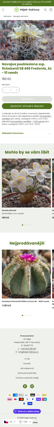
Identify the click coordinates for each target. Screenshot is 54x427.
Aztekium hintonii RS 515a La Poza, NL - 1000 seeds (25, 301)
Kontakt (27, 363)
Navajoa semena (20, 16)
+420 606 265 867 (28, 349)
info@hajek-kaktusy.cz (28, 352)
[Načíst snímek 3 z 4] (28, 225)
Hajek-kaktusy (30, 418)
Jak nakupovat (27, 368)
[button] (45, 9)
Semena (7, 16)
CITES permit (39, 121)
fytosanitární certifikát (21, 121)
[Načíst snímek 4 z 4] (31, 225)
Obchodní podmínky (27, 373)
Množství (6, 84)
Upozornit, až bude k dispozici (27, 106)
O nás (27, 359)
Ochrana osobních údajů (27, 378)
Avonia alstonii (9, 210)
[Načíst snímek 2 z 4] (25, 225)
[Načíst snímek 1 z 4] (22, 225)
